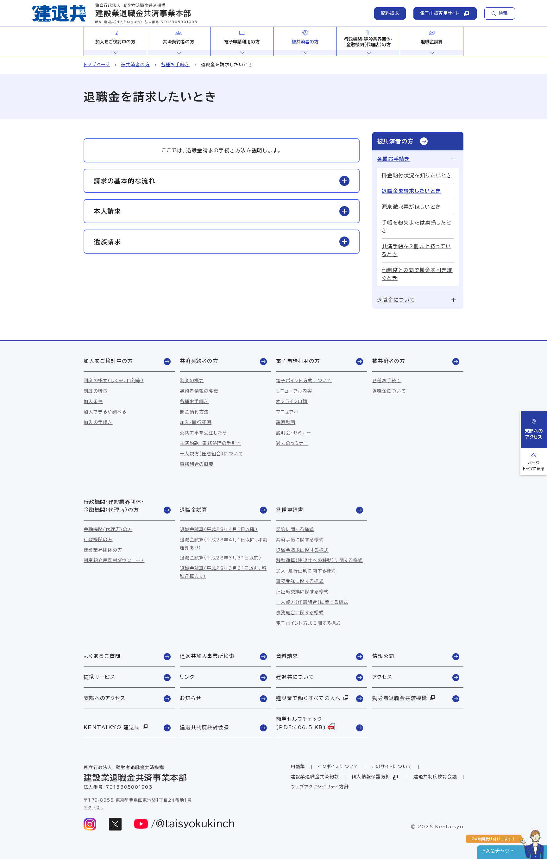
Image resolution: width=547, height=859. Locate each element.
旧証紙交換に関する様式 (302, 592)
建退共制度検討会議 (435, 776)
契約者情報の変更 (199, 391)
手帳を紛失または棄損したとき (417, 226)
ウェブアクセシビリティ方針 (320, 787)
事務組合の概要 (197, 464)
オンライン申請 (292, 401)
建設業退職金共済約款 (315, 776)
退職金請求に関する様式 (302, 550)
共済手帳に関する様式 (300, 540)
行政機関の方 (98, 539)
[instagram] (90, 824)
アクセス (93, 808)
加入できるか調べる (105, 412)
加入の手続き (98, 422)
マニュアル (287, 412)
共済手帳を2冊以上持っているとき (416, 250)
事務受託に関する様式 (300, 581)
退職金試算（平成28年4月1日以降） (219, 529)
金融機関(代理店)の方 (108, 529)
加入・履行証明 (195, 422)
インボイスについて (338, 766)
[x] (115, 824)
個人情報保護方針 (371, 776)
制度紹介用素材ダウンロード (114, 560)
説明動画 (285, 422)
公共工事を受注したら (203, 433)
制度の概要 (192, 380)
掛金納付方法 (194, 412)
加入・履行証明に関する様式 (306, 571)
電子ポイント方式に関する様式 (308, 623)
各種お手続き (175, 64)
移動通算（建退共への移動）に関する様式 (319, 560)
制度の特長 (96, 391)
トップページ (97, 64)
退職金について (396, 299)
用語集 (298, 766)
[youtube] (184, 824)
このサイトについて (392, 766)
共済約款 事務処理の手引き (210, 443)
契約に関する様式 (295, 529)
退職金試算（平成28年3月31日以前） (220, 558)
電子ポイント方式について (304, 380)
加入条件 (93, 401)
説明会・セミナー (293, 433)
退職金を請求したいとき (411, 190)
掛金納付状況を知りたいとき (417, 175)
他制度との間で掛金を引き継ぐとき (417, 274)
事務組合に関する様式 (300, 612)
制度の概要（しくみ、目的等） (114, 380)
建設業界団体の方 (103, 550)
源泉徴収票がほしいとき (411, 206)
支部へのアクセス (534, 434)
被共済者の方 (135, 64)
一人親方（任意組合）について (211, 454)
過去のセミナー (292, 443)
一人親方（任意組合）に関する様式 (312, 602)
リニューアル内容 (294, 391)
